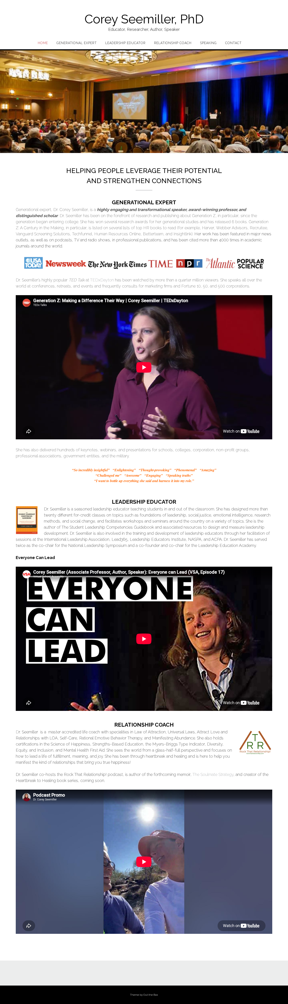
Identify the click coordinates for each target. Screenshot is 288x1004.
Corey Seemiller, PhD (144, 19)
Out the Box (150, 994)
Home (43, 43)
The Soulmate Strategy (212, 774)
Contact (233, 43)
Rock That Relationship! (85, 774)
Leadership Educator (125, 43)
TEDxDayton (102, 280)
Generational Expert (76, 43)
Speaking (208, 43)
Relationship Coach (172, 43)
